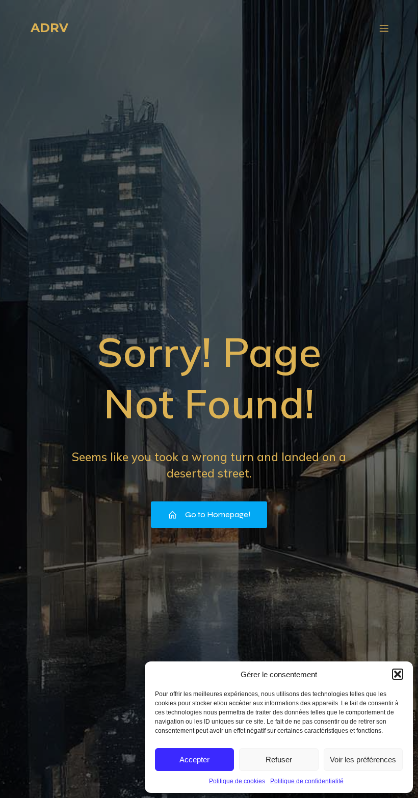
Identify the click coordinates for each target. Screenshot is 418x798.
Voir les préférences (363, 759)
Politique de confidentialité (307, 781)
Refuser (279, 759)
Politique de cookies (237, 781)
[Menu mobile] (384, 28)
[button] (398, 674)
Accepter (194, 759)
